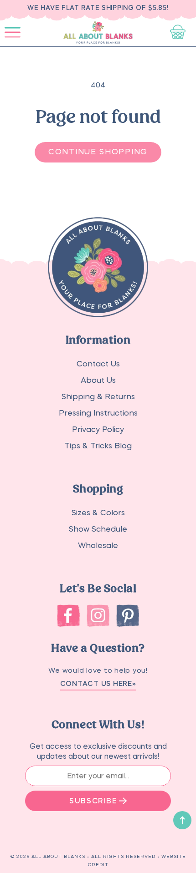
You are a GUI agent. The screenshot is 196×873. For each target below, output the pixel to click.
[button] (12, 32)
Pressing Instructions (98, 413)
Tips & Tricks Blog (98, 446)
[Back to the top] (182, 820)
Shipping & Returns (98, 397)
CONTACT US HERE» (98, 683)
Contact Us (98, 364)
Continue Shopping (98, 152)
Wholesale (98, 545)
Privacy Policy (98, 429)
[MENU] (12, 32)
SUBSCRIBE (93, 800)
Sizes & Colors (98, 513)
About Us (98, 380)
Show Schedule (98, 529)
